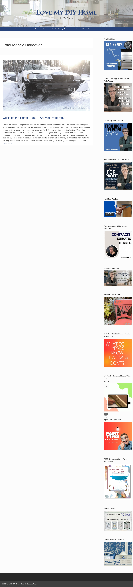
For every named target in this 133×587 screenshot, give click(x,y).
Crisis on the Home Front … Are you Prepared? (34, 117)
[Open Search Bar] (97, 29)
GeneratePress (32, 584)
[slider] (105, 418)
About (44, 29)
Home (37, 29)
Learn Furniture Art (78, 29)
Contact (90, 29)
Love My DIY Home (66, 13)
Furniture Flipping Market (60, 29)
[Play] (106, 414)
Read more (7, 143)
